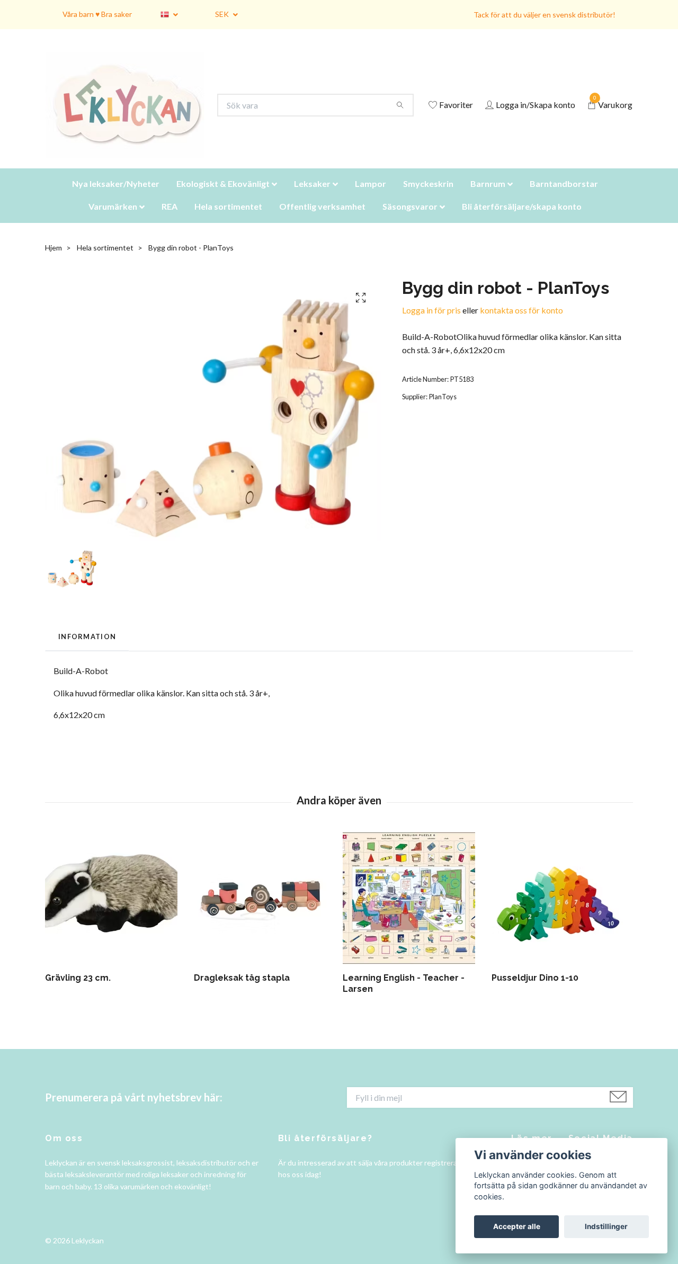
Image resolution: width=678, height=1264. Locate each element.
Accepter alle (516, 1226)
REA (169, 219)
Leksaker (312, 197)
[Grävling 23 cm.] (115, 911)
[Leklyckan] (135, 112)
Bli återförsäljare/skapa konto (522, 219)
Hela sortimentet (228, 219)
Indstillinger (606, 1226)
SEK (222, 14)
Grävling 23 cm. (78, 991)
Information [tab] (87, 650)
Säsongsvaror (410, 219)
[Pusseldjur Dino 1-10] (562, 911)
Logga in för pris (431, 323)
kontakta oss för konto (521, 323)
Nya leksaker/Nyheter (115, 197)
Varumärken (112, 219)
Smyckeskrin (428, 197)
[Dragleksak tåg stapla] (264, 911)
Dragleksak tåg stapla (242, 991)
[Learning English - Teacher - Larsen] (413, 911)
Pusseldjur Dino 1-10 (535, 991)
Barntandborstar (564, 197)
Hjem (53, 260)
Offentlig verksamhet (322, 219)
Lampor (370, 197)
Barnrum (487, 197)
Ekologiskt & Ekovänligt (223, 197)
